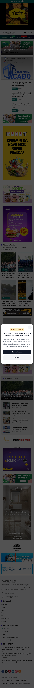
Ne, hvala (17, 358)
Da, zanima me (17, 352)
